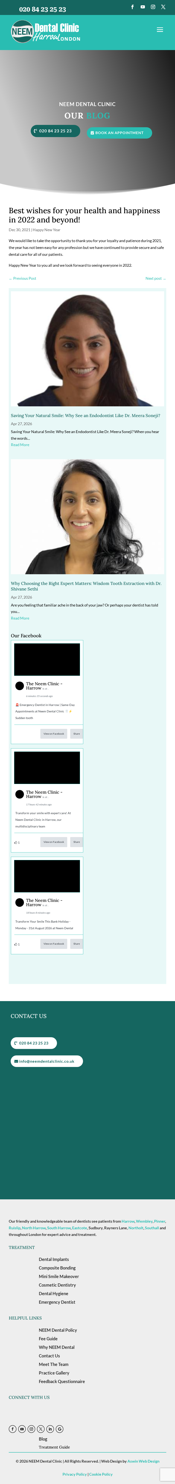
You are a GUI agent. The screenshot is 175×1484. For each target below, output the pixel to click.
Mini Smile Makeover (59, 1276)
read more (20, 444)
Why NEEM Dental (56, 1347)
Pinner (159, 1221)
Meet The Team (54, 1364)
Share (76, 733)
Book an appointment (119, 132)
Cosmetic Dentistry (57, 1284)
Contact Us (49, 1355)
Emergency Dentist (57, 1302)
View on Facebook (54, 733)
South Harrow (59, 1227)
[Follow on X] (163, 7)
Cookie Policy (101, 1474)
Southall (152, 1227)
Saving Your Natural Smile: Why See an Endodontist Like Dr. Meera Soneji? (85, 415)
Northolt (135, 1227)
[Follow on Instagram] (153, 7)
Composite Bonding (57, 1267)
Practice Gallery (54, 1372)
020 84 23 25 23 (55, 130)
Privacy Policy (75, 1474)
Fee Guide (48, 1338)
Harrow (128, 1221)
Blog (43, 1438)
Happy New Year (46, 229)
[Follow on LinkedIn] (50, 1429)
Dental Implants (54, 1259)
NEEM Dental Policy (58, 1330)
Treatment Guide (54, 1447)
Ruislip (14, 1227)
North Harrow (34, 1227)
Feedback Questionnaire (62, 1381)
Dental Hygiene (53, 1293)
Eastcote (79, 1227)
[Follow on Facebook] (132, 7)
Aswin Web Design (143, 1461)
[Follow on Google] (59, 1429)
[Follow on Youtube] (143, 7)
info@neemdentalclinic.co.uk (46, 1061)
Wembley (144, 1221)
